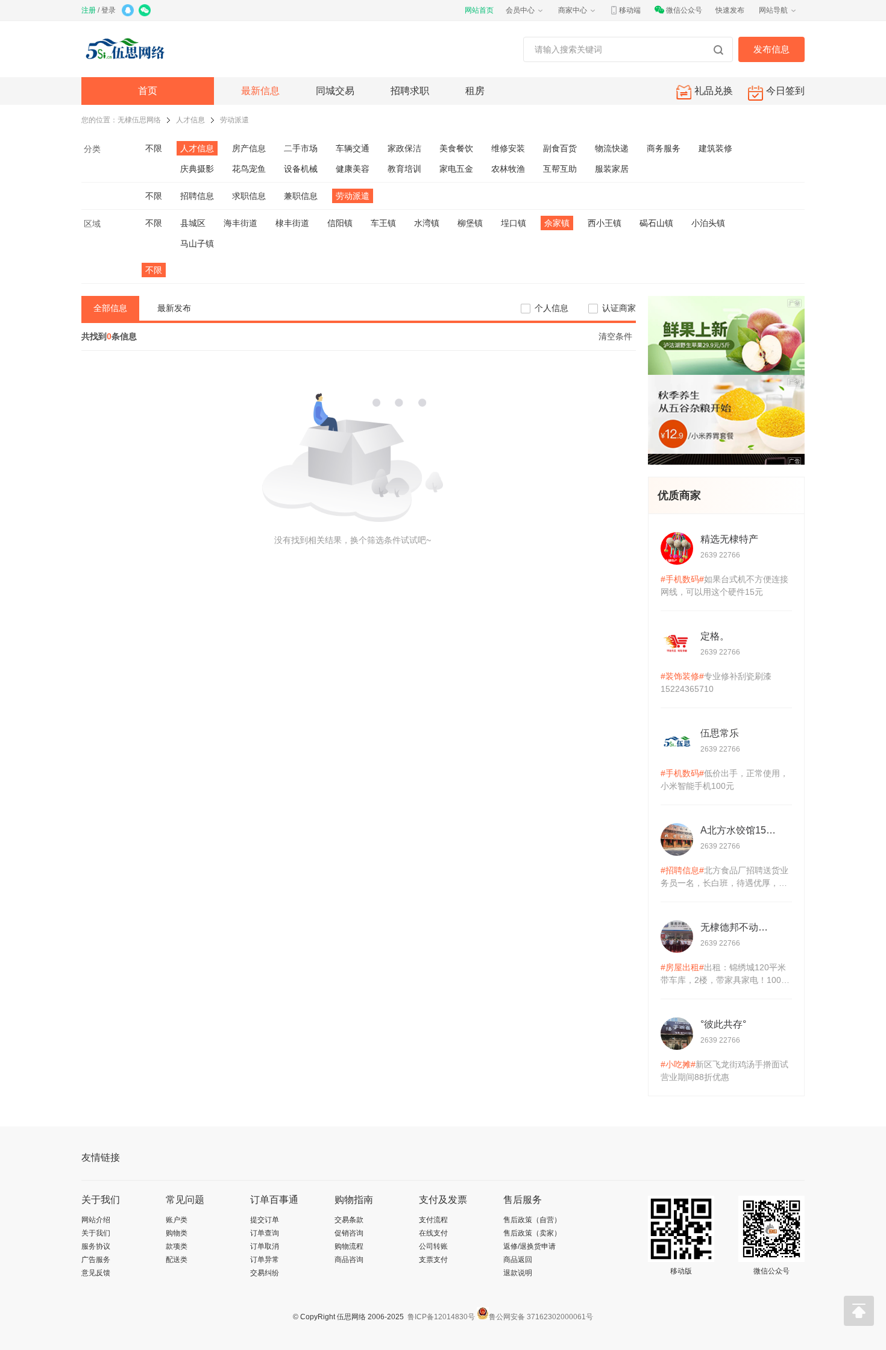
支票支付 (433, 1259)
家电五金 (456, 169)
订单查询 (264, 1233)
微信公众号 (684, 10)
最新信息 (260, 91)
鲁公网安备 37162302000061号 (541, 1317)
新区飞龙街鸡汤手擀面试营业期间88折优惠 (724, 1071)
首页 (147, 91)
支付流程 (433, 1220)
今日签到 (785, 91)
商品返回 (517, 1259)
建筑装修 (715, 148)
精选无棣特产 (729, 539)
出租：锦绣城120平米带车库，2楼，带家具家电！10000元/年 (726, 974)
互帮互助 (560, 169)
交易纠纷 (264, 1273)
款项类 (176, 1246)
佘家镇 (557, 223)
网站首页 (479, 10)
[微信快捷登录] (145, 11)
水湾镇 (426, 223)
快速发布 (729, 10)
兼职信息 (301, 196)
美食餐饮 (456, 148)
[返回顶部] (859, 1311)
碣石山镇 (656, 223)
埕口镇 (513, 223)
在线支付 (433, 1233)
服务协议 (95, 1246)
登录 (108, 10)
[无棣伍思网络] (128, 49)
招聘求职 (410, 91)
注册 (88, 10)
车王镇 (383, 223)
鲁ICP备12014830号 (440, 1317)
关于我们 (95, 1233)
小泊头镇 (708, 223)
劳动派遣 (234, 120)
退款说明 (517, 1273)
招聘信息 (197, 196)
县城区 (193, 223)
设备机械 (301, 169)
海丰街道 (240, 223)
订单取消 (264, 1246)
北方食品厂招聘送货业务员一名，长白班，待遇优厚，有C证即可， (724, 877)
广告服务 (95, 1259)
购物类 (176, 1233)
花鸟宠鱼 (249, 169)
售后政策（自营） (532, 1220)
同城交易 (335, 91)
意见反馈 (95, 1273)
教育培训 (404, 169)
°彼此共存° (723, 1024)
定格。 (714, 636)
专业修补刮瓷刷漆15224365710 (716, 682)
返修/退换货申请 (529, 1246)
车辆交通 (352, 148)
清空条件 (615, 336)
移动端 (630, 10)
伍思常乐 (719, 733)
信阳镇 (340, 223)
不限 (153, 148)
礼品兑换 (713, 91)
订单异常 (264, 1259)
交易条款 (349, 1220)
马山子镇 (197, 243)
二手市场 (301, 148)
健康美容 (352, 169)
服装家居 (612, 169)
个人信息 (551, 308)
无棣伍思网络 (139, 120)
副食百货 (560, 148)
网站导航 (773, 10)
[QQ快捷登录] (129, 11)
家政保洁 (404, 148)
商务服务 (663, 148)
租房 (475, 91)
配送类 (176, 1259)
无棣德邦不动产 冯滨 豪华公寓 (738, 927)
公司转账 (433, 1246)
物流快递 (612, 148)
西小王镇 (604, 223)
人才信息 (190, 120)
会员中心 (520, 10)
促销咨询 (349, 1233)
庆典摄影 (197, 169)
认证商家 (619, 308)
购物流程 (349, 1246)
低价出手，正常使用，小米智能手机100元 (724, 779)
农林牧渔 (508, 169)
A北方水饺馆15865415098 (738, 830)
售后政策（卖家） (532, 1233)
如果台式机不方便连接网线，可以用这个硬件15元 (724, 585)
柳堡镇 (470, 223)
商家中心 (572, 10)
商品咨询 (349, 1259)
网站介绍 (95, 1220)
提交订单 (264, 1220)
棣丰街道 (292, 223)
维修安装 (508, 148)
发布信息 (771, 49)
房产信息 (249, 148)
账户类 (176, 1220)
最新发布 (174, 308)
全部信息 (110, 308)
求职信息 (249, 196)
